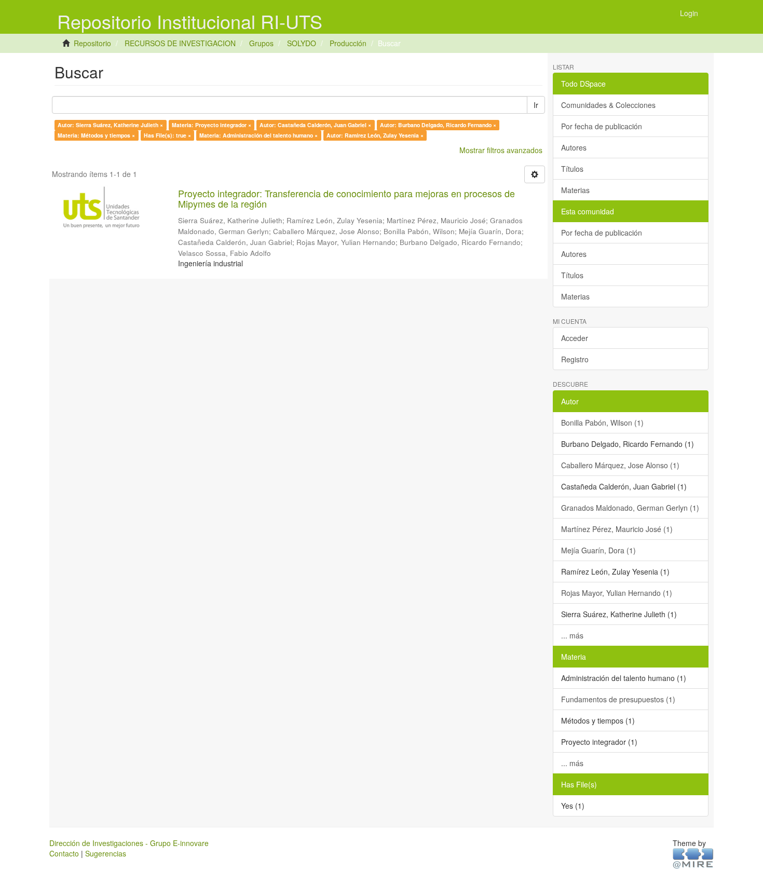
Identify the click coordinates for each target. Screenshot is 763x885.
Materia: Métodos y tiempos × (96, 135)
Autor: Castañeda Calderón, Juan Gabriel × (315, 125)
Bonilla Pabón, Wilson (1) (602, 422)
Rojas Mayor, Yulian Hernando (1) (616, 593)
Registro (575, 359)
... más (572, 635)
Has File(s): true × (167, 135)
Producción (348, 43)
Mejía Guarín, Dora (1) (598, 550)
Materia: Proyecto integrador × (211, 125)
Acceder (574, 338)
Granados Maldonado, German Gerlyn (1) (630, 507)
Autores (574, 147)
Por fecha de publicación (601, 126)
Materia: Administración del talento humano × (258, 135)
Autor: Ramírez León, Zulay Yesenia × (375, 135)
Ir (536, 105)
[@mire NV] (693, 857)
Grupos (261, 43)
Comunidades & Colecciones (608, 105)
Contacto (64, 853)
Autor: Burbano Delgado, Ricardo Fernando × (438, 125)
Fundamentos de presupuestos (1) (618, 699)
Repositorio (92, 43)
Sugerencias (105, 853)
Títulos (572, 169)
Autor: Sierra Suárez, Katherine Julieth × (110, 125)
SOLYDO (301, 43)
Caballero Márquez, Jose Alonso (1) (620, 465)
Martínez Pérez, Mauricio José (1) (617, 529)
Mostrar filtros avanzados (500, 150)
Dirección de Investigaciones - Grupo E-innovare (129, 843)
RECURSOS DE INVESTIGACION (180, 43)
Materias (575, 190)
